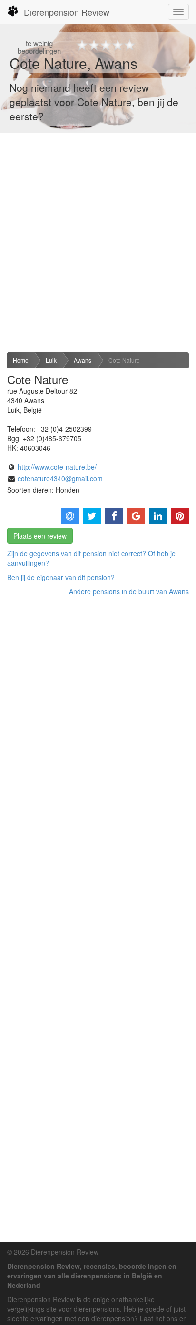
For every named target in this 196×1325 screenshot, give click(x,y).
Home (21, 360)
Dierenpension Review (66, 12)
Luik (51, 360)
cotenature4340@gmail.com (60, 478)
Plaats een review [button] (40, 536)
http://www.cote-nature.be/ (57, 467)
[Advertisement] (98, 242)
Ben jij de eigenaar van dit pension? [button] (61, 577)
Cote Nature (124, 360)
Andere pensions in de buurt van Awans (129, 591)
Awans (82, 360)
